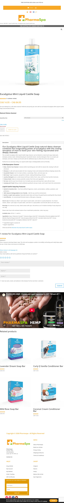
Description (5, 142)
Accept (53, 500)
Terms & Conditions (38, 455)
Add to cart (12, 130)
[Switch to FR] (33, 12)
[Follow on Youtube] (16, 497)
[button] (61, 29)
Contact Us (9, 457)
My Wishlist (9, 471)
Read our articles (37, 447)
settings (45, 501)
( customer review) (11, 98)
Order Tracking (10, 474)
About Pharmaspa (38, 444)
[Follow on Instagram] (10, 497)
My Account (9, 469)
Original (35, 466)
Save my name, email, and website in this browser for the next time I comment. (22, 281)
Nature (35, 469)
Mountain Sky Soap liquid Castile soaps (22, 227)
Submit (59, 286)
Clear (63, 120)
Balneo (35, 474)
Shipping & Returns (38, 452)
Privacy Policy (37, 450)
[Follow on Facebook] (13, 497)
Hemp (35, 471)
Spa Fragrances (37, 477)
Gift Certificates (10, 477)
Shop (7, 466)
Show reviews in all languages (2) (8, 250)
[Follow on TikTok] (6, 497)
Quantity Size (3, 118)
